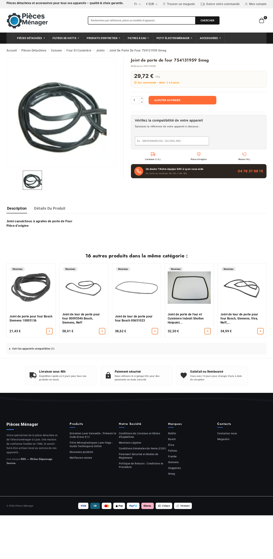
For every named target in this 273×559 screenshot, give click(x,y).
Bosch (172, 439)
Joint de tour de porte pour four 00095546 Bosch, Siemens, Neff (81, 318)
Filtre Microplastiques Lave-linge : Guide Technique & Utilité (91, 444)
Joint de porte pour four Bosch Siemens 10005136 (30, 318)
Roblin (172, 433)
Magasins (223, 439)
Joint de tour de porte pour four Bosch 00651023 (134, 318)
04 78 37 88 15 (250, 171)
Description (17, 208)
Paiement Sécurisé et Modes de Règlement (138, 456)
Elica (171, 444)
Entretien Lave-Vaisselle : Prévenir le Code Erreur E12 (93, 435)
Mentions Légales (130, 442)
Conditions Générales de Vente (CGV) (142, 448)
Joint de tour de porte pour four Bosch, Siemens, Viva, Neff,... (239, 318)
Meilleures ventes (81, 457)
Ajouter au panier (167, 100)
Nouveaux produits (81, 451)
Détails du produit (49, 208)
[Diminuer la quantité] (142, 102)
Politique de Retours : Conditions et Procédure (141, 465)
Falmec (172, 450)
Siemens (173, 462)
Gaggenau (174, 467)
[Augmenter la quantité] (142, 98)
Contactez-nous (227, 433)
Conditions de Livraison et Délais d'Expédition (139, 435)
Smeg (171, 473)
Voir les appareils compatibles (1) (33, 348)
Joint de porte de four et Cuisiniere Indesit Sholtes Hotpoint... (186, 318)
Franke (172, 456)
